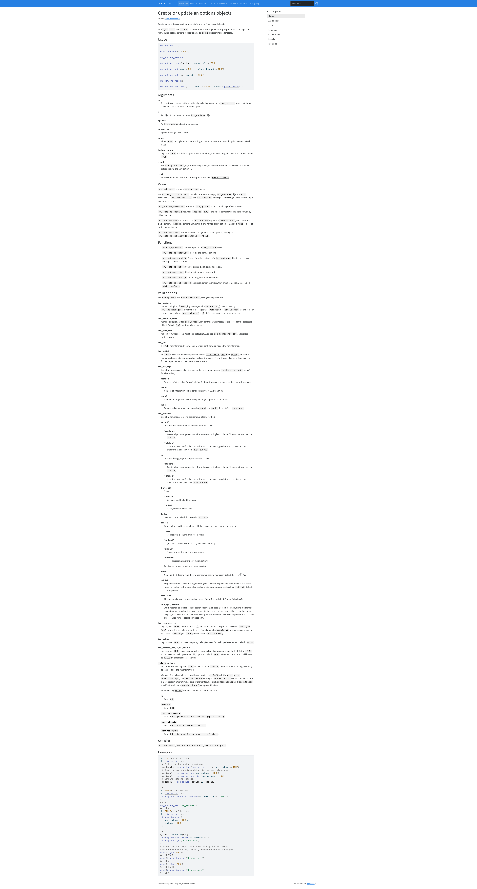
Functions (272, 29)
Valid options (274, 34)
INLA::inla (212, 354)
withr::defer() (171, 286)
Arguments (273, 20)
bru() (205, 33)
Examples (272, 43)
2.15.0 (170, 3)
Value (270, 25)
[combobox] (302, 3)
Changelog (254, 3)
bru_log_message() (172, 310)
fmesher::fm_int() (231, 370)
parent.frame (231, 87)
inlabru (161, 3)
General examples (198, 3)
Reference (183, 3)
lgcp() (234, 354)
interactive (171, 761)
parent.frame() (220, 177)
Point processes (217, 3)
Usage (271, 16)
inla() (162, 663)
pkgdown (311, 883)
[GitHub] (316, 3)
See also (272, 39)
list (198, 776)
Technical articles (237, 3)
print (163, 852)
